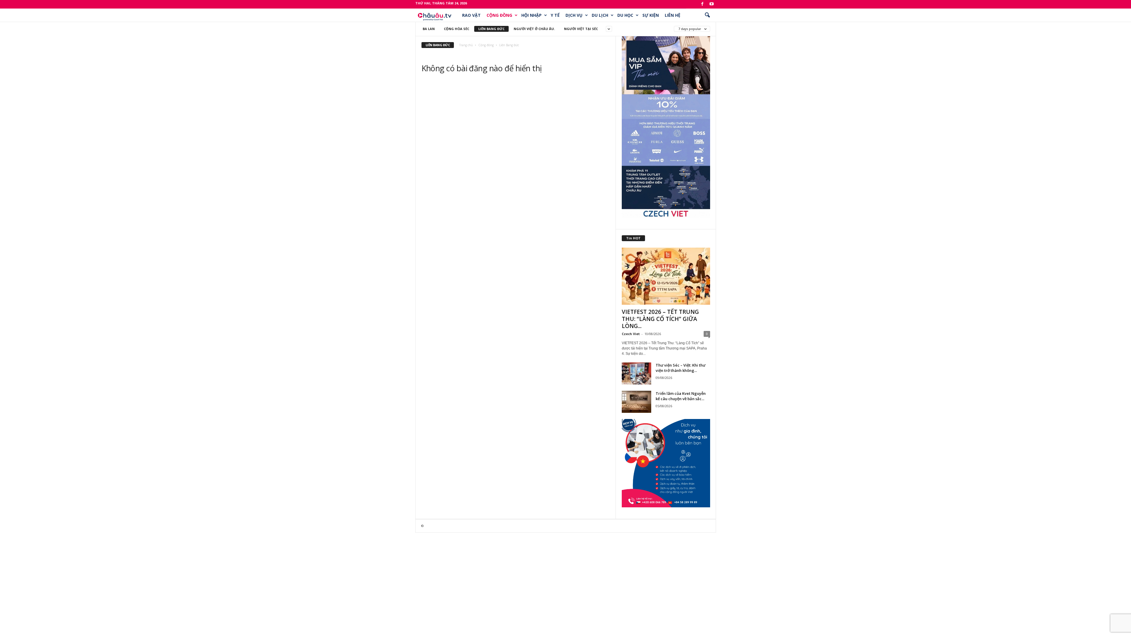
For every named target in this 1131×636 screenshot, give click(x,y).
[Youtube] (711, 4)
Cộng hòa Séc (456, 28)
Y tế (555, 15)
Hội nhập (531, 15)
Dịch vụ (574, 15)
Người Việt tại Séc (581, 28)
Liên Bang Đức (491, 28)
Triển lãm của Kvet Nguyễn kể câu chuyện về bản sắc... (681, 396)
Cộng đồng (499, 15)
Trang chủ (466, 45)
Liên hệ (672, 15)
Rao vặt (471, 15)
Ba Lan (429, 28)
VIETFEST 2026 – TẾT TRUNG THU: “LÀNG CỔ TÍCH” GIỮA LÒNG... (660, 319)
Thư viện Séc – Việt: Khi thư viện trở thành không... (680, 367)
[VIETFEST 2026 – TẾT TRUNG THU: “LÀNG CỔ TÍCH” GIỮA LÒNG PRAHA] (666, 276)
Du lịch (600, 15)
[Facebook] (702, 4)
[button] (707, 15)
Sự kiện (650, 15)
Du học (625, 15)
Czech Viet (631, 334)
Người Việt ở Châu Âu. (534, 28)
